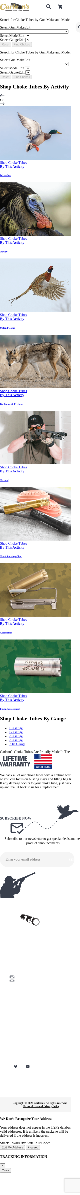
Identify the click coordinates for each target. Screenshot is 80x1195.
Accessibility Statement (21, 1058)
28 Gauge (16, 740)
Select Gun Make (15, 27)
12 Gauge (16, 732)
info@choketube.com (30, 987)
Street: (5, 1143)
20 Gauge (16, 736)
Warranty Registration (20, 1015)
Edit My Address (12, 1147)
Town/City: (18, 1143)
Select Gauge (12, 40)
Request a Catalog (18, 1021)
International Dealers (20, 1039)
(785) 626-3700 (27, 967)
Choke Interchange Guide (22, 1027)
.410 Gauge (17, 744)
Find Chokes (22, 44)
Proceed (33, 1147)
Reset (5, 44)
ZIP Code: (42, 1143)
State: (31, 1143)
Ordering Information (20, 1033)
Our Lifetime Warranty (21, 1052)
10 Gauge (16, 728)
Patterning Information (21, 1046)
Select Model (12, 35)
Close (5, 1170)
